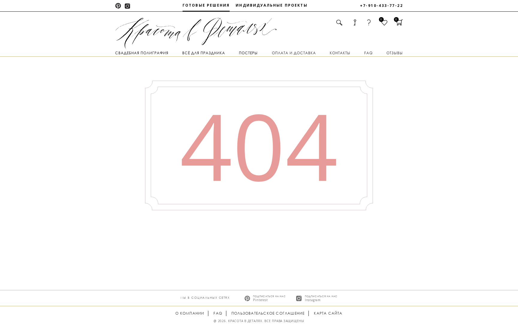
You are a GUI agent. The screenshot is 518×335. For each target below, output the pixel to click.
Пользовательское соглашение (268, 313)
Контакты (340, 53)
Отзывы (394, 53)
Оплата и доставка (294, 53)
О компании (189, 313)
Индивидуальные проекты (272, 5)
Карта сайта (328, 313)
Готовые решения (206, 5)
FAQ (368, 53)
